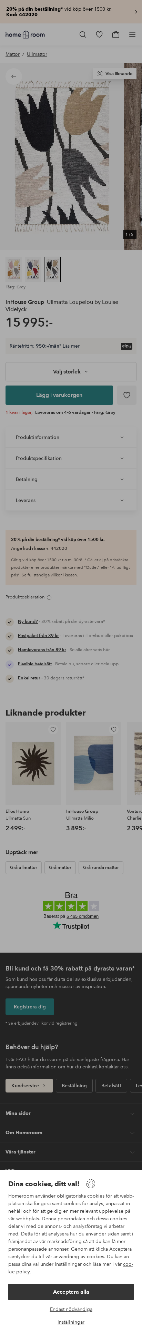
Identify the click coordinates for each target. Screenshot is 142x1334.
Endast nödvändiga (71, 1309)
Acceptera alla (71, 1292)
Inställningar (71, 1322)
